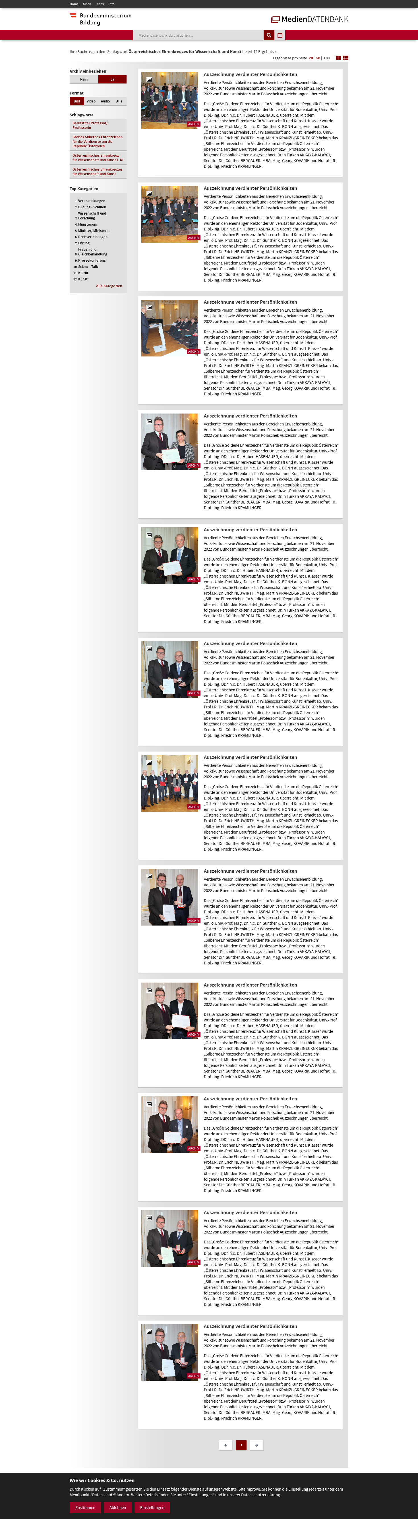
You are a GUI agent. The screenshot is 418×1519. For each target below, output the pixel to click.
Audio (105, 101)
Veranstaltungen (91, 200)
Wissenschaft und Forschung (92, 216)
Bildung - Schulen (92, 207)
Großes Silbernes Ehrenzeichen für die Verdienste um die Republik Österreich (98, 141)
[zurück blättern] (225, 1445)
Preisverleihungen (92, 236)
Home (74, 4)
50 (318, 58)
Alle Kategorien (109, 286)
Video (91, 101)
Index (100, 4)
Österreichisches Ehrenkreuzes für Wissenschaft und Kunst (98, 171)
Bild (77, 101)
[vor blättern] (256, 1445)
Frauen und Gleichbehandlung (92, 252)
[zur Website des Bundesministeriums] (100, 23)
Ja (112, 79)
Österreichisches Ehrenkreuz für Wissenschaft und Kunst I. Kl (98, 157)
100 (327, 58)
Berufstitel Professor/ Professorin (90, 125)
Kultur (83, 272)
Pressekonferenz (91, 260)
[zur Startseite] (309, 20)
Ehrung (84, 243)
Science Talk (88, 266)
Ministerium (87, 224)
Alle (119, 101)
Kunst (83, 279)
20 (311, 58)
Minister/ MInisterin (93, 230)
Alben (87, 4)
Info (111, 4)
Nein (84, 79)
